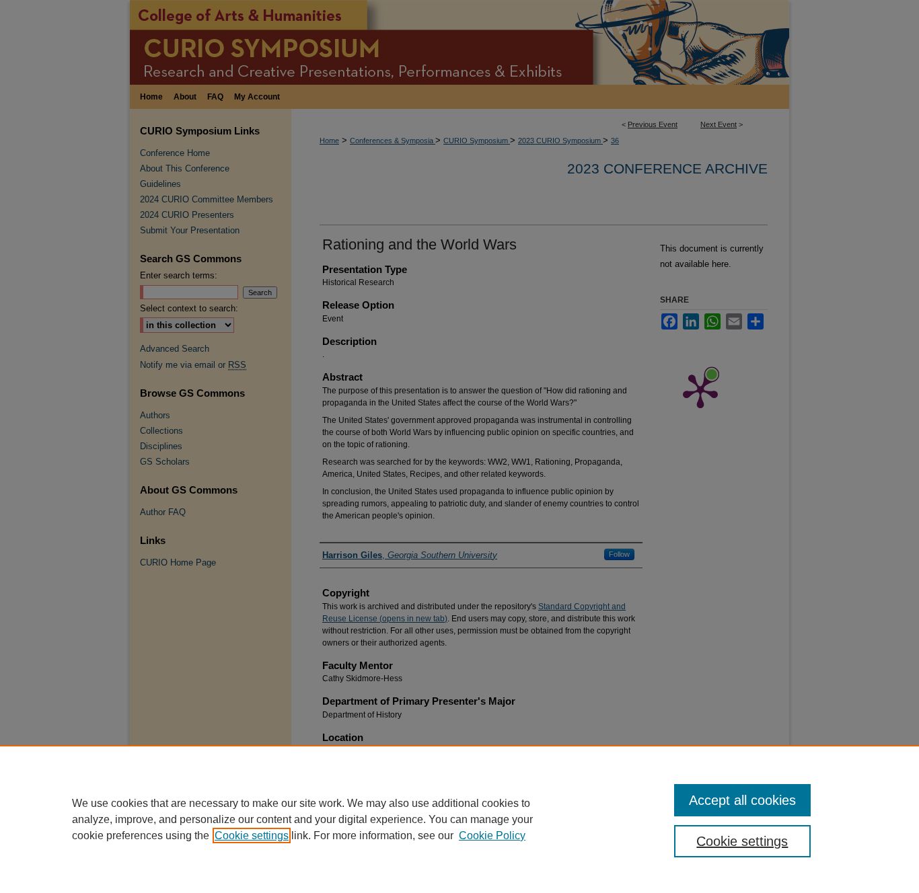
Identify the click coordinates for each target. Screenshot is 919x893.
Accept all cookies (742, 800)
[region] (459, 819)
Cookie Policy (492, 835)
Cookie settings (252, 835)
